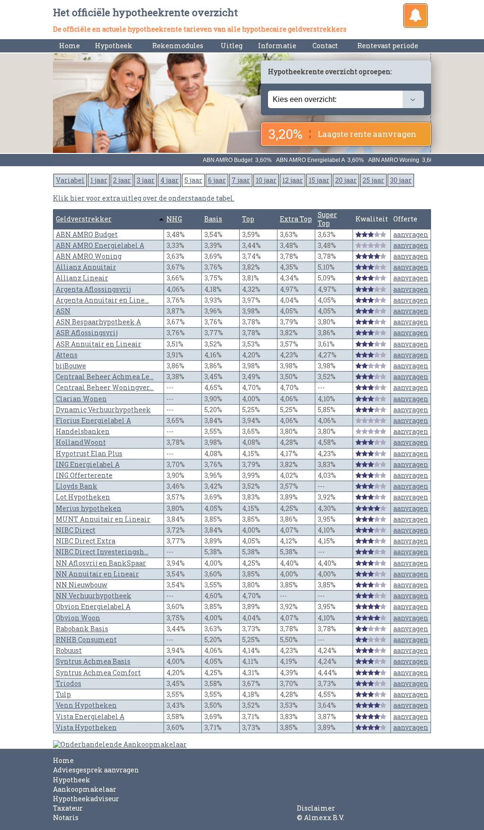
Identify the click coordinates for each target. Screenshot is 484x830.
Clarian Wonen (81, 398)
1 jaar (98, 180)
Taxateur (68, 808)
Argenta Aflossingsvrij (93, 289)
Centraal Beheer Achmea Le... (105, 376)
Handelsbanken (83, 431)
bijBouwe (71, 365)
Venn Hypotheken (86, 705)
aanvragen (410, 234)
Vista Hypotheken (86, 727)
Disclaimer (316, 808)
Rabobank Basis (82, 628)
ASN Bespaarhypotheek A (98, 321)
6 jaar (217, 180)
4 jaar (169, 180)
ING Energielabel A (88, 464)
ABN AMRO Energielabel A (100, 245)
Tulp (63, 694)
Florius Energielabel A (93, 420)
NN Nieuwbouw (81, 584)
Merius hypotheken (88, 508)
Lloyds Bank (76, 486)
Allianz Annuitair (86, 267)
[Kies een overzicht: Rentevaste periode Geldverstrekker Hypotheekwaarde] (346, 99)
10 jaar (266, 180)
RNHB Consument (86, 639)
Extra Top (296, 218)
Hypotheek (71, 779)
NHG (174, 218)
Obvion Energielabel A (93, 606)
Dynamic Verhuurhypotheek (103, 409)
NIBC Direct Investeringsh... (102, 551)
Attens (67, 354)
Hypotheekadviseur (86, 798)
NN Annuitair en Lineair (97, 573)
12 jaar (292, 180)
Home (69, 45)
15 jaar (319, 180)
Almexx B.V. (324, 817)
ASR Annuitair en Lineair (98, 343)
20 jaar (346, 180)
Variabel (70, 180)
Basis (213, 218)
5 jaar (193, 180)
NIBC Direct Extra (85, 540)
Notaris (65, 817)
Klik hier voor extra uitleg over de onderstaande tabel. (143, 198)
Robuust (69, 650)
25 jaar (373, 180)
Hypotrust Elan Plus (89, 453)
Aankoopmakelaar (84, 789)
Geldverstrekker (84, 218)
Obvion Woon (78, 617)
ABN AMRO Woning (88, 256)
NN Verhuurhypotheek (93, 595)
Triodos (68, 683)
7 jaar (241, 180)
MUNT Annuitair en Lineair (103, 519)
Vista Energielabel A (90, 716)
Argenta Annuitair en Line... (102, 300)
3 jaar (146, 180)
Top (248, 218)
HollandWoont (81, 442)
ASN (63, 310)
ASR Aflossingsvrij (87, 332)
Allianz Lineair (82, 277)
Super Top (327, 219)
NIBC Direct (75, 529)
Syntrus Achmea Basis (93, 661)
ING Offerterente (84, 475)
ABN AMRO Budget (87, 234)
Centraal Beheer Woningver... (105, 387)
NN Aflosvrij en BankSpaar (101, 563)
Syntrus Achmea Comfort (98, 672)
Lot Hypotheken (83, 496)
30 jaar (401, 180)
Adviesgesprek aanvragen (96, 769)
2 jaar (122, 180)
